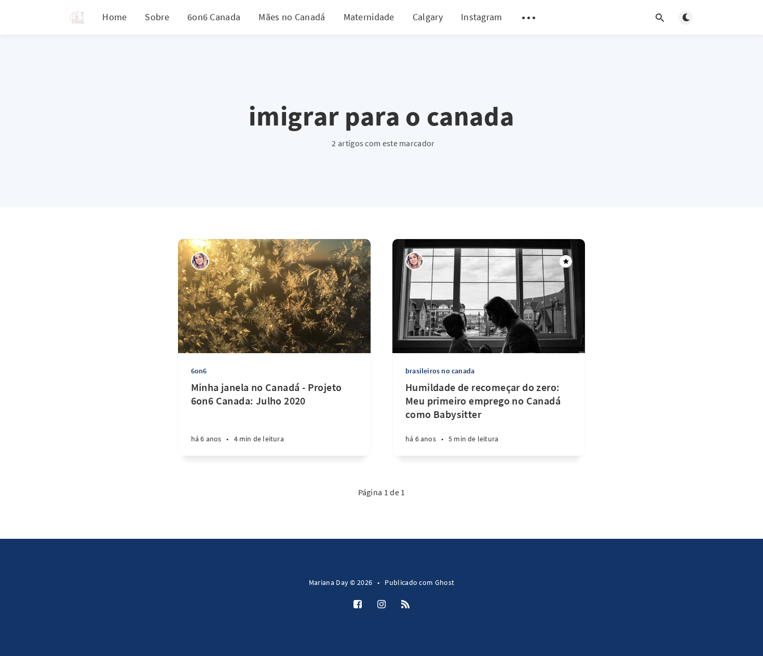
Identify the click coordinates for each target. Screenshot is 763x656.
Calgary (428, 17)
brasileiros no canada (439, 370)
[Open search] (659, 17)
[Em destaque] (566, 261)
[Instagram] (381, 604)
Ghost (445, 582)
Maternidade (369, 17)
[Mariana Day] (200, 261)
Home (114, 17)
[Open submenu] (529, 17)
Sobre (157, 17)
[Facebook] (357, 604)
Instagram (481, 17)
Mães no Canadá (291, 17)
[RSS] (405, 604)
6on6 (199, 370)
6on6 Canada (213, 17)
